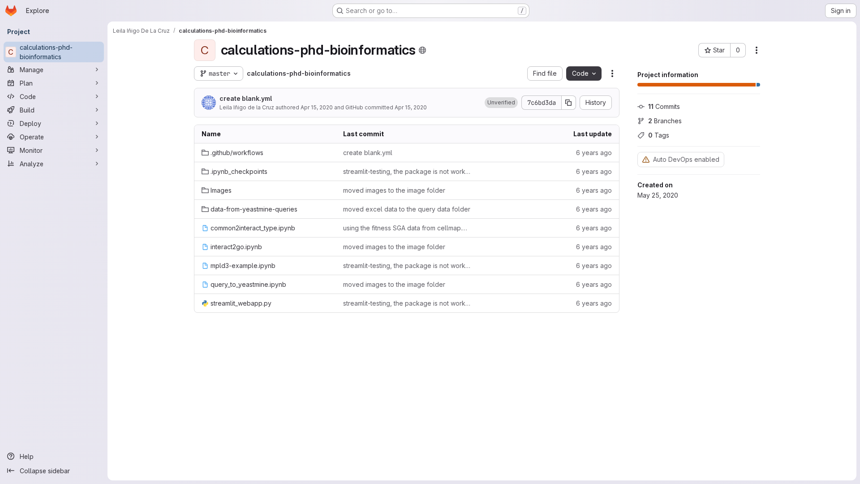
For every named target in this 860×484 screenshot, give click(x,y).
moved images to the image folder (394, 190)
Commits (664, 106)
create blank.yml (245, 98)
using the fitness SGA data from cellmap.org (406, 228)
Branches (665, 121)
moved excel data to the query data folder (406, 209)
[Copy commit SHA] (569, 102)
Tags (658, 135)
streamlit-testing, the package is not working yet (406, 171)
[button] (501, 102)
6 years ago (594, 152)
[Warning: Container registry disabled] (645, 159)
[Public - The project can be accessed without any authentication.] (422, 50)
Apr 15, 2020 (317, 107)
